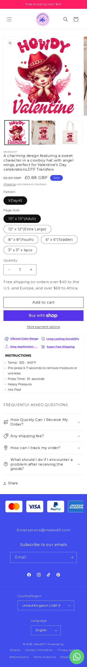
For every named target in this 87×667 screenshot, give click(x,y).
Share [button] (13, 483)
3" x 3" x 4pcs (20, 250)
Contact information (39, 650)
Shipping (9, 184)
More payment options (43, 326)
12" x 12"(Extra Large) (27, 229)
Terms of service (44, 657)
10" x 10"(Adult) (22, 219)
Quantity (10, 260)
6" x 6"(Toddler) (59, 240)
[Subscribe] (71, 557)
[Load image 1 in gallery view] (17, 132)
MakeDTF (40, 644)
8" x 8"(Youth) (21, 240)
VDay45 (15, 200)
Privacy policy (67, 650)
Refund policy (19, 657)
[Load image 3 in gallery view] (70, 132)
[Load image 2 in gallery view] (43, 132)
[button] (9, 19)
